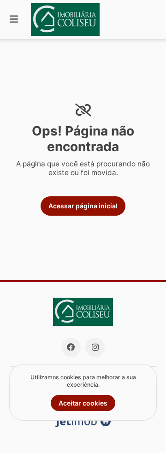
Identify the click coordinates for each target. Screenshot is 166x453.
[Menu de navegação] (14, 19)
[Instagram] (95, 347)
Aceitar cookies (83, 403)
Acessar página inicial (83, 206)
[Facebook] (71, 347)
